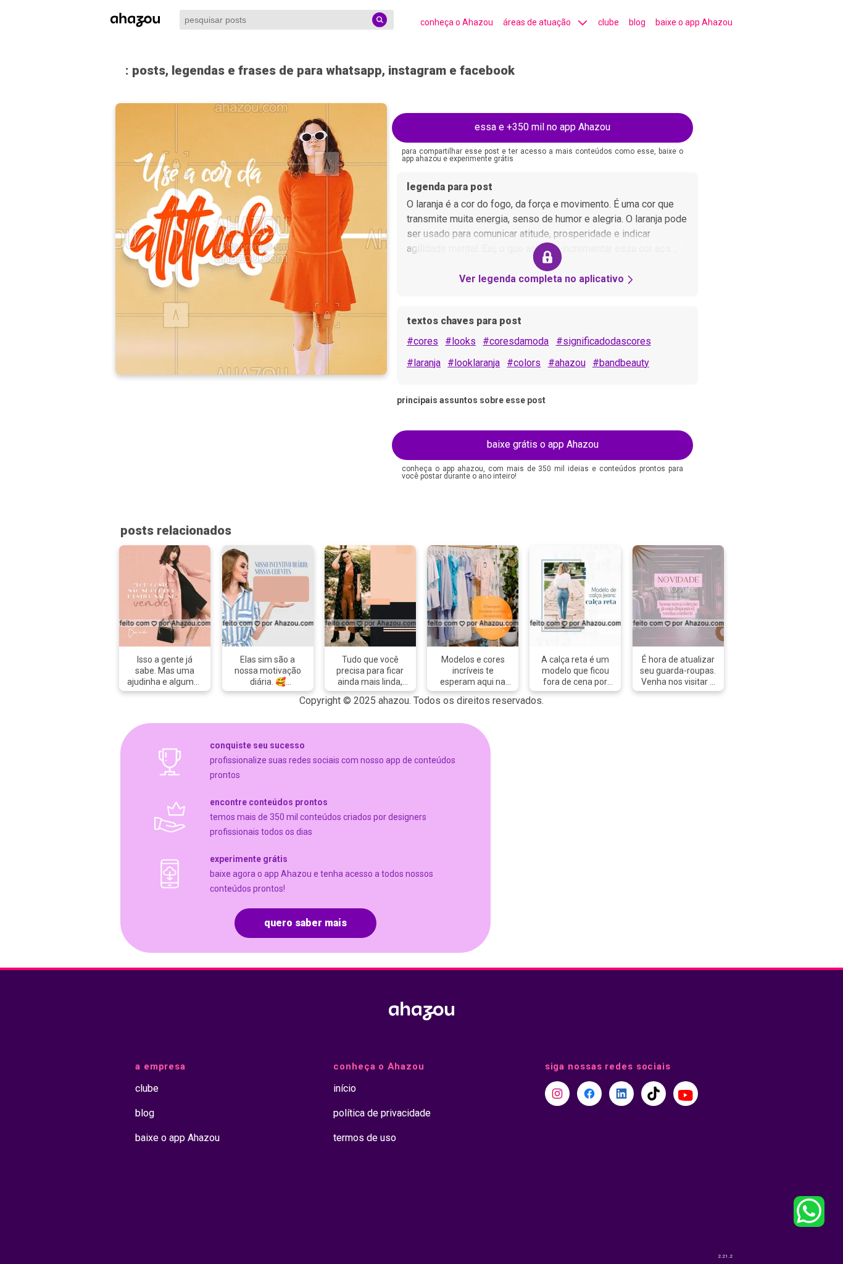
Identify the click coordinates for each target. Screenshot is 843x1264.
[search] (379, 19)
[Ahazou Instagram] (557, 1093)
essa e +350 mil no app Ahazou (542, 127)
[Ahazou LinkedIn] (621, 1093)
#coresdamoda (516, 341)
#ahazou (567, 363)
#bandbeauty (620, 363)
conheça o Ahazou (456, 22)
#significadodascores (603, 341)
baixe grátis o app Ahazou (543, 444)
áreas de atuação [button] (537, 22)
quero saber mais (305, 923)
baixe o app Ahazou (694, 22)
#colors (524, 363)
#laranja (424, 363)
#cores (422, 341)
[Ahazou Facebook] (589, 1093)
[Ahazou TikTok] (653, 1093)
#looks (460, 341)
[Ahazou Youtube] (685, 1093)
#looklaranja (473, 363)
